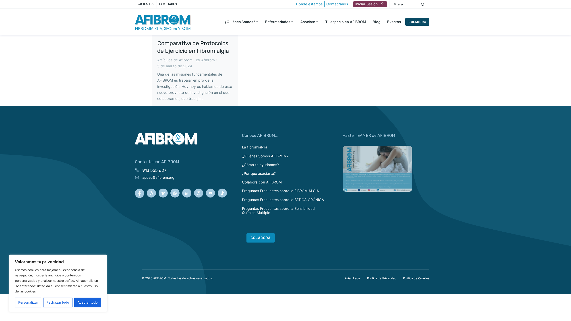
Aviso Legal (352, 278)
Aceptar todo (88, 302)
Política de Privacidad (381, 278)
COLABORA (417, 22)
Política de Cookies (416, 278)
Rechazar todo (57, 302)
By (205, 60)
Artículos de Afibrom (174, 60)
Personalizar (28, 302)
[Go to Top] (563, 313)
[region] (58, 283)
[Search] (423, 4)
